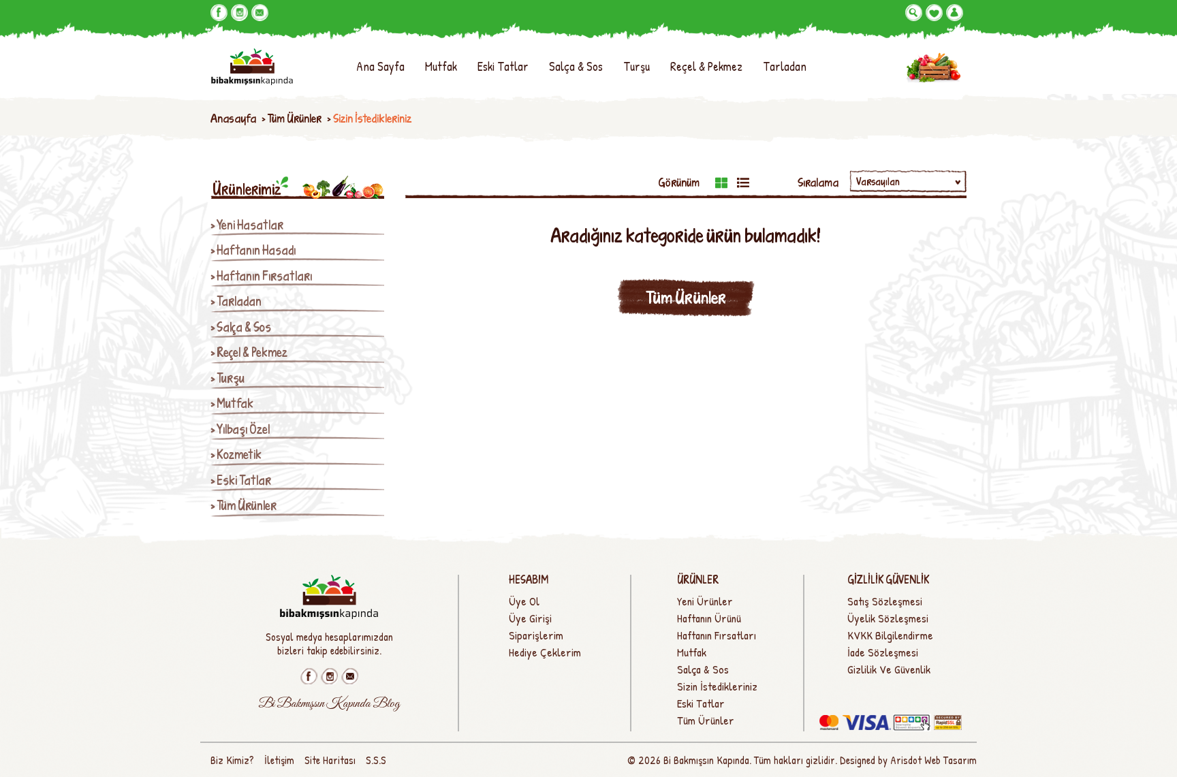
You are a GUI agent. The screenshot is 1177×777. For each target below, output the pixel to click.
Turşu (636, 66)
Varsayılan (878, 181)
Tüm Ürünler (294, 118)
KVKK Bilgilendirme (890, 635)
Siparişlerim (536, 635)
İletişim (279, 759)
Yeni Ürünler (705, 601)
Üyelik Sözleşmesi (887, 618)
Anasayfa (233, 118)
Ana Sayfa (380, 66)
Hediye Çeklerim (545, 652)
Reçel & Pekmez (706, 66)
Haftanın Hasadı (256, 250)
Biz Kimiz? (232, 759)
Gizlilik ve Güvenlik (888, 669)
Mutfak (441, 66)
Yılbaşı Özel (243, 429)
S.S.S (376, 759)
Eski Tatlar (503, 66)
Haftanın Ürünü (709, 618)
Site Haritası (330, 759)
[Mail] (259, 12)
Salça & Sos (576, 66)
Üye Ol (524, 601)
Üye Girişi (530, 618)
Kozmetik (239, 454)
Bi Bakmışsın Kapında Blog (329, 704)
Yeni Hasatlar (250, 225)
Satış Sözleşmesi (884, 601)
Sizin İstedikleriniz (717, 686)
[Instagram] (239, 12)
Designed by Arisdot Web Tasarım (908, 759)
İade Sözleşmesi (882, 652)
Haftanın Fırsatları (264, 276)
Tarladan (784, 66)
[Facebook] (218, 12)
